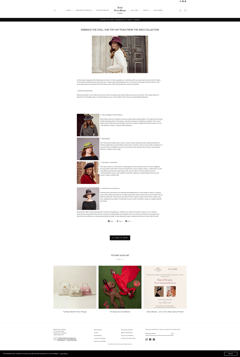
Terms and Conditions (127, 335)
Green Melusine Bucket (140, 97)
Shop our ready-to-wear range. (110, 149)
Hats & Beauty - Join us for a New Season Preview (165, 312)
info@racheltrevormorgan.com (67, 338)
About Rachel (98, 330)
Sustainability (98, 335)
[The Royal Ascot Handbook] (120, 287)
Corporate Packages (100, 338)
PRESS (146, 10)
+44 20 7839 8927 (72, 340)
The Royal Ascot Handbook (120, 312)
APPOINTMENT (103, 10)
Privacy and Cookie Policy (128, 338)
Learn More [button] (64, 353)
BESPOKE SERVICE (84, 10)
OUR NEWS (158, 10)
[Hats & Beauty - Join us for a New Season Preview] (165, 287)
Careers (96, 332)
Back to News (121, 238)
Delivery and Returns (127, 332)
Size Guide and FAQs (127, 330)
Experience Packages (100, 341)
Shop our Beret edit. (112, 175)
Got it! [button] (231, 353)
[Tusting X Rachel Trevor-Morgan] (74, 287)
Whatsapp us (61, 340)
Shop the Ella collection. (124, 125)
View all (120, 259)
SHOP (69, 10)
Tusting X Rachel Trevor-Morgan (75, 312)
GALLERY (135, 10)
